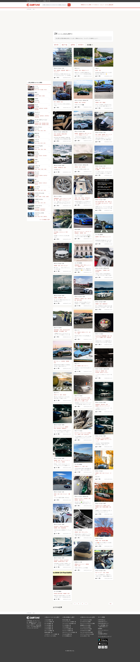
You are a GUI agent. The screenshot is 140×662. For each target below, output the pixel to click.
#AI (55, 101)
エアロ (73, 44)
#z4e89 (84, 102)
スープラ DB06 (99, 234)
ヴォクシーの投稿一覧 (67, 630)
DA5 (36, 190)
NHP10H (41, 108)
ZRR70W (37, 117)
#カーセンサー (105, 203)
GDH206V (42, 210)
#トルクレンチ (66, 200)
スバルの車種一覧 (49, 627)
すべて (56, 44)
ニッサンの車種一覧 (49, 621)
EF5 (44, 143)
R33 (39, 216)
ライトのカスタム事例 (85, 627)
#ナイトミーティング (105, 406)
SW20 (36, 95)
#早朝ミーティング (83, 135)
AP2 (39, 102)
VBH (39, 136)
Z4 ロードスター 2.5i (59, 263)
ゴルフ (97, 68)
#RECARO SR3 (58, 135)
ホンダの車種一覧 (49, 623)
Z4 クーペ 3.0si (78, 195)
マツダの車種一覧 (49, 625)
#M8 (82, 265)
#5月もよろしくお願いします (81, 199)
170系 (43, 196)
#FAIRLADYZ (61, 561)
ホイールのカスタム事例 (86, 619)
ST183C (45, 155)
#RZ (84, 466)
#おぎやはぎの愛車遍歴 (100, 336)
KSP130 (36, 175)
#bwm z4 (97, 371)
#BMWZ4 (97, 404)
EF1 (36, 143)
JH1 (36, 202)
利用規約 (100, 628)
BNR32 (45, 216)
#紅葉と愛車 (105, 507)
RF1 (36, 130)
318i (39, 149)
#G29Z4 (103, 404)
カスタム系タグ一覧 (85, 636)
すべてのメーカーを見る (50, 636)
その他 (90, 45)
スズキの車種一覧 (49, 628)
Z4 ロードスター (99, 471)
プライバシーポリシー (103, 630)
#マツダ (87, 231)
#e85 (96, 70)
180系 (47, 196)
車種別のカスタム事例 (86, 4)
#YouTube (97, 438)
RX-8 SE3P (77, 229)
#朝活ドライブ (85, 70)
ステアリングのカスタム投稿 (87, 634)
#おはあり (56, 526)
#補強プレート (78, 466)
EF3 (41, 143)
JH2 (39, 202)
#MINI (63, 462)
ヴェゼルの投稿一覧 (67, 634)
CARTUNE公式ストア (103, 623)
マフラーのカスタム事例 (86, 628)
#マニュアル (85, 532)
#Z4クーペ (56, 394)
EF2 (39, 143)
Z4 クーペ (77, 68)
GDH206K (37, 210)
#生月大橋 (79, 300)
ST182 (36, 155)
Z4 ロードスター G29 (80, 131)
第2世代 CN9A (45, 124)
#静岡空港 (77, 265)
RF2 (39, 130)
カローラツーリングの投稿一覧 (69, 632)
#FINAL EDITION (58, 593)
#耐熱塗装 (56, 198)
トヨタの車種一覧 (49, 619)
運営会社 (100, 632)
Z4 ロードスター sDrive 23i (81, 100)
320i (42, 149)
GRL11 (36, 184)
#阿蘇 (96, 540)
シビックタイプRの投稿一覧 (69, 623)
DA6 (39, 190)
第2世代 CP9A (45, 123)
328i (36, 149)
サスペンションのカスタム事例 (87, 623)
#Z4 (55, 70)
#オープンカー (64, 265)
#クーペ (58, 361)
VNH (45, 169)
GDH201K (37, 209)
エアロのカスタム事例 (85, 630)
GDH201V (42, 209)
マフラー (81, 44)
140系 (36, 196)
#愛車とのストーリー (80, 564)
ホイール (64, 44)
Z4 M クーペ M (78, 562)
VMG (39, 169)
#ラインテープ (105, 136)
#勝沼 (67, 70)
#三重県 (97, 169)
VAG (36, 136)
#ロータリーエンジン (80, 231)
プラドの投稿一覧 (66, 627)
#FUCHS (86, 434)
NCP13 (36, 176)
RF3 (42, 130)
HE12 (45, 89)
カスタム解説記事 (109, 4)
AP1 (36, 102)
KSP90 (41, 175)
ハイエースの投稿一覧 (67, 628)
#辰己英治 (56, 329)
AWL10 (40, 182)
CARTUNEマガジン (102, 621)
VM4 (36, 169)
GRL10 (44, 182)
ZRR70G (47, 115)
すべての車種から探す (45, 219)
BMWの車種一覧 (48, 632)
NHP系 (45, 108)
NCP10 (45, 175)
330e (45, 149)
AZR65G (42, 115)
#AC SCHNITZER (99, 201)
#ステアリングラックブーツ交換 (82, 397)
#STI (61, 329)
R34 (41, 216)
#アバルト (58, 462)
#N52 (82, 198)
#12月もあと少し (85, 399)
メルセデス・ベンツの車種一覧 (52, 634)
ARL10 (36, 182)
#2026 (64, 394)
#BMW (58, 70)
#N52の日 (87, 198)
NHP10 (36, 108)
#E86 (76, 198)
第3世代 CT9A (38, 123)
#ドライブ (108, 168)
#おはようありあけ (64, 526)
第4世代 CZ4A (38, 124)
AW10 (40, 95)
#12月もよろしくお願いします (102, 505)
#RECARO (64, 134)
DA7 (42, 190)
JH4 (44, 202)
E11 (35, 89)
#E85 (99, 134)
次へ (111, 603)
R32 (36, 216)
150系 (40, 196)
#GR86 (63, 361)
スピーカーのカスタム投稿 (86, 632)
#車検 (104, 102)
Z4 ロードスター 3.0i (59, 68)
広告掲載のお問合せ (102, 633)
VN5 (42, 169)
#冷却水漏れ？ (98, 270)
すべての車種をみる (67, 636)
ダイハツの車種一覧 (49, 630)
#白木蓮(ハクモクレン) (59, 232)
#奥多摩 (63, 70)
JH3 (41, 202)
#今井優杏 (61, 331)
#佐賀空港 (63, 527)
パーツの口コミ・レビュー (98, 4)
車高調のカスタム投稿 (85, 625)
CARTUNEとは (101, 619)
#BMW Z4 (81, 133)
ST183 (40, 155)
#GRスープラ (85, 332)
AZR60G (37, 115)
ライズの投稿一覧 (66, 625)
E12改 (41, 89)
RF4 (45, 130)
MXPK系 (36, 109)
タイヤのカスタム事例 (85, 621)
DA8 (45, 190)
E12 (38, 89)
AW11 (43, 95)
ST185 (36, 156)
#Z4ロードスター (104, 372)
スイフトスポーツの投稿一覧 (69, 621)
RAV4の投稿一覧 (66, 619)
